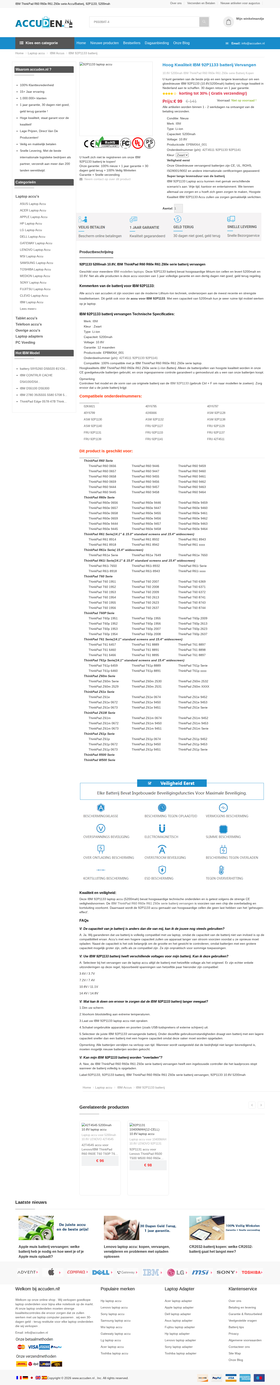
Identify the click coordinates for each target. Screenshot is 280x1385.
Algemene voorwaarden (245, 1340)
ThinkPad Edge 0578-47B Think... (43, 401)
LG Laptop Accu (31, 230)
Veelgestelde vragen (243, 1320)
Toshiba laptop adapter (180, 1353)
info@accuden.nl (253, 43)
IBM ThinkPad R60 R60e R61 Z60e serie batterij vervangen (152, 903)
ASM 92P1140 (93, 426)
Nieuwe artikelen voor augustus (240, 3)
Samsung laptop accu (116, 1320)
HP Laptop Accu (31, 223)
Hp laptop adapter (177, 1333)
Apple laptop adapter (179, 1307)
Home (81, 43)
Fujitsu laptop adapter (180, 1327)
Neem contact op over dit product (107, 179)
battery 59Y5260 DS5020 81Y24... (43, 368)
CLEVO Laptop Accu (34, 295)
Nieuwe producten (104, 43)
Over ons (176, 3)
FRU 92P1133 (154, 432)
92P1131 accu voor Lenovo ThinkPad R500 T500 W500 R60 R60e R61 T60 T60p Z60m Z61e (146, 1154)
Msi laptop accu (111, 1327)
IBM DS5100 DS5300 (34, 388)
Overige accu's (28, 330)
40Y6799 (89, 413)
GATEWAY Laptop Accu (36, 243)
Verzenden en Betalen (201, 3)
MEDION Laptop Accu (35, 276)
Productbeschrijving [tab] (96, 252)
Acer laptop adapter (178, 1301)
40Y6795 (151, 406)
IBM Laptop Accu (31, 302)
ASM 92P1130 (93, 419)
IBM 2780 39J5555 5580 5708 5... (43, 395)
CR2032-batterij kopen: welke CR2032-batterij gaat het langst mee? (221, 1249)
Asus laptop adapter (178, 1320)
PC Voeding (25, 342)
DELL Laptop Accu (32, 236)
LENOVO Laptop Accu (35, 249)
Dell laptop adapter (178, 1314)
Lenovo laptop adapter (180, 1340)
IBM (178, 123)
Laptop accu (36, 53)
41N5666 (151, 413)
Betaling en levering (242, 1307)
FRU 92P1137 (216, 432)
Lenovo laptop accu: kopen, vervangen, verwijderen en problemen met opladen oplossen (137, 1252)
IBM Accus (56, 53)
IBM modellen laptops (129, 271)
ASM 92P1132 (154, 419)
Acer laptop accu (112, 1346)
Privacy (234, 1333)
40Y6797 (212, 406)
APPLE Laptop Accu (33, 217)
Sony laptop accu (112, 1314)
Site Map (235, 1353)
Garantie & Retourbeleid (245, 1314)
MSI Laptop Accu (31, 256)
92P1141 (235, 150)
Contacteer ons (239, 1346)
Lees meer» (28, 308)
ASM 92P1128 (216, 413)
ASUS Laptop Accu (33, 204)
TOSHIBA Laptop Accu (35, 269)
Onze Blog (181, 43)
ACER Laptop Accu (33, 210)
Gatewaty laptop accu (116, 1333)
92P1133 (221, 150)
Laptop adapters (29, 336)
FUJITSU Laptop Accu (35, 289)
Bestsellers (131, 43)
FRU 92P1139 (92, 439)
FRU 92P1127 (154, 426)
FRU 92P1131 (92, 432)
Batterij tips (236, 1327)
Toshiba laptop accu (114, 1353)
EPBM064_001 (196, 144)
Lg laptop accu (111, 1340)
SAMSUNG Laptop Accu (36, 263)
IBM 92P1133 (179, 383)
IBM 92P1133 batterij (82, 53)
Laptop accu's (27, 196)
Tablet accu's (26, 318)
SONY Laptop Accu (33, 282)
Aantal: (168, 208)
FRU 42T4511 (215, 439)
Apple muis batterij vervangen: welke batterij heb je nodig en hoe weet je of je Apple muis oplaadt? (51, 1252)
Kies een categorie (42, 43)
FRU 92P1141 (154, 439)
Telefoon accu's (29, 324)
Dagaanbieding (157, 43)
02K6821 (89, 406)
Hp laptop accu (111, 1301)
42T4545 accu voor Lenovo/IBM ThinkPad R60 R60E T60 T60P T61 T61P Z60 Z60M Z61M (99, 1149)
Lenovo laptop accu (114, 1307)
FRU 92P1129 (216, 426)
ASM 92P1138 (216, 419)
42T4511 (208, 150)
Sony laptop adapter (179, 1346)
